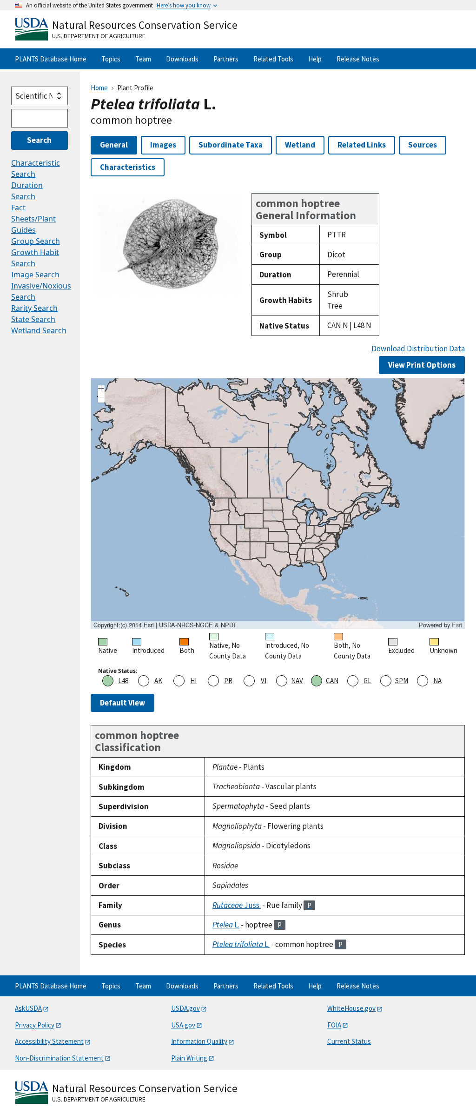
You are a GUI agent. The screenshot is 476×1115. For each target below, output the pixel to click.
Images (163, 145)
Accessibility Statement (49, 1041)
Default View (122, 703)
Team (143, 58)
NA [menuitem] (437, 680)
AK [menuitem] (158, 680)
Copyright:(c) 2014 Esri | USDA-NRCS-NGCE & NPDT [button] (165, 625)
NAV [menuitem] (297, 680)
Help (315, 58)
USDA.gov (185, 1008)
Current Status (349, 1041)
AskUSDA (28, 1008)
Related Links (361, 145)
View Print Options (422, 365)
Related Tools (273, 58)
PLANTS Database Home (50, 58)
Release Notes (358, 58)
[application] (277, 503)
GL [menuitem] (367, 680)
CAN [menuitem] (332, 680)
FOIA (334, 1025)
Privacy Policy (34, 1025)
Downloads (182, 58)
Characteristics (127, 167)
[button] (101, 389)
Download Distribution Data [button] (418, 348)
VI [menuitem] (263, 680)
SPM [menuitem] (401, 680)
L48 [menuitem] (123, 680)
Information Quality (199, 1041)
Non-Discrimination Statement (59, 1058)
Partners (225, 58)
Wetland (300, 145)
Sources (422, 145)
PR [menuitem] (228, 680)
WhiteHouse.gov (351, 1008)
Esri (457, 624)
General (114, 145)
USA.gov (183, 1025)
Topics (110, 58)
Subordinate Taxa (230, 145)
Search (39, 140)
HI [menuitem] (193, 680)
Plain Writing (189, 1058)
